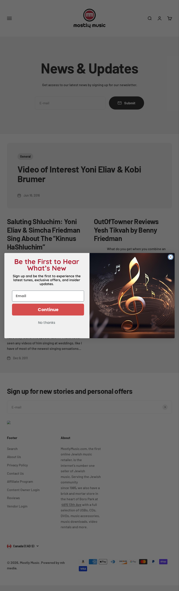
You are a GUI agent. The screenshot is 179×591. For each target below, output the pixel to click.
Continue (48, 310)
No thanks (46, 323)
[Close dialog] (170, 257)
